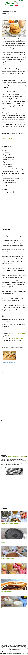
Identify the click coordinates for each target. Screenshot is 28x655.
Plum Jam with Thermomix (7, 591)
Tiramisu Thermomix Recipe (7, 558)
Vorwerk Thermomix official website (16, 456)
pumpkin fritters (7, 138)
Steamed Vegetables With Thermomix (10, 523)
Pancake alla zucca (19, 333)
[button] (2, 17)
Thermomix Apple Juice (6, 575)
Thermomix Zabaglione (6, 607)
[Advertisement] (14, 212)
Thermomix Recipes (17, 338)
